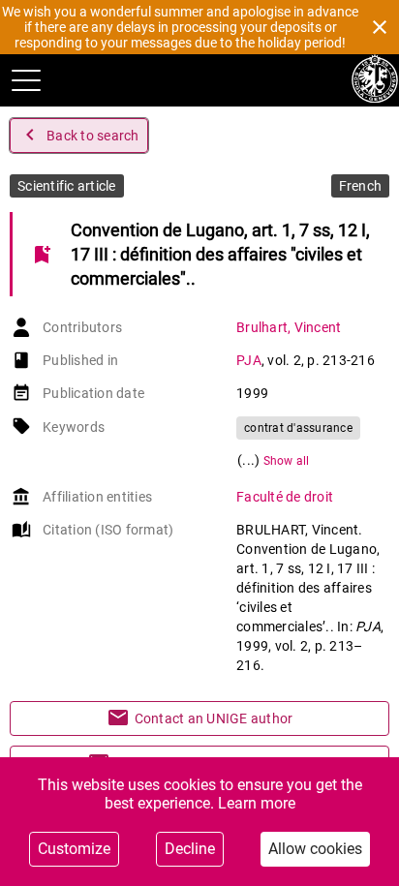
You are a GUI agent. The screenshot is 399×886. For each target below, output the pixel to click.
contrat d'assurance (298, 428)
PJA (248, 360)
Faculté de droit (284, 496)
